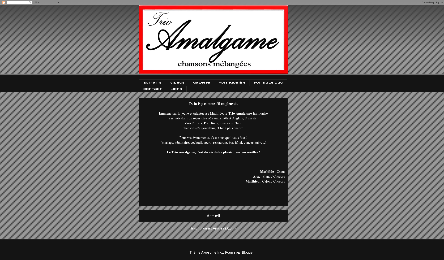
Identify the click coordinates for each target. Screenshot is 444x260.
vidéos (177, 82)
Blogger (248, 252)
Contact (152, 89)
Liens (176, 89)
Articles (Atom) (224, 228)
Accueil (213, 216)
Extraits (152, 82)
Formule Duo (268, 82)
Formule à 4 (232, 82)
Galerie (201, 82)
